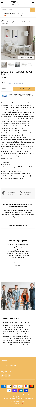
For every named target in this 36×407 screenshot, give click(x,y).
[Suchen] (32, 10)
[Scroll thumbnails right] (33, 64)
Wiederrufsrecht (27, 394)
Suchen (4, 394)
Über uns (20, 396)
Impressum (8, 396)
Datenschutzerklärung (14, 394)
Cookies (27, 396)
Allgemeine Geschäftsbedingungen (13, 398)
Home (3, 20)
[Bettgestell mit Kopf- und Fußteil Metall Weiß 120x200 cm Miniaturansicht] (4, 64)
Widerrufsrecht (29, 398)
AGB (14, 396)
